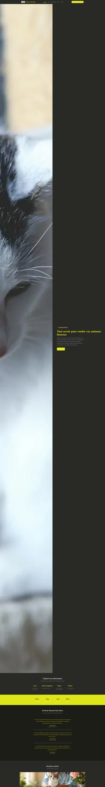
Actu (48, 1)
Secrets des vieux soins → (78, 1)
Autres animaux (53, 1)
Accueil (45, 1)
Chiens (62, 1)
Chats (59, 1)
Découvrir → (60, 348)
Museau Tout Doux (30, 2)
